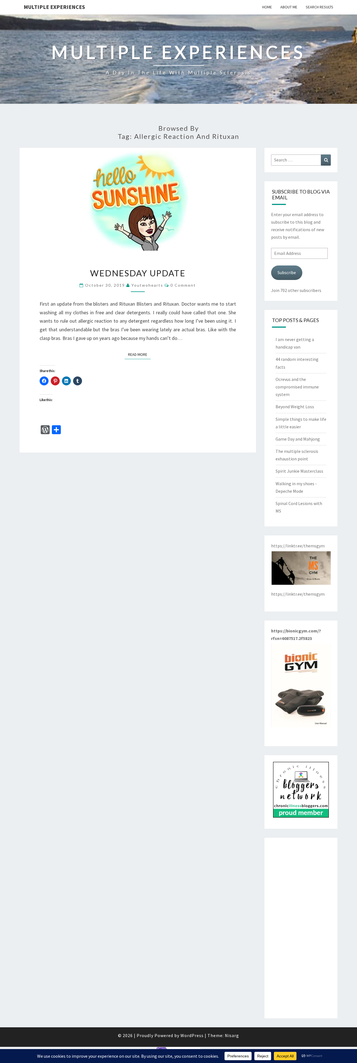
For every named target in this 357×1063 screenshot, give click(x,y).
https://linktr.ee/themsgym (298, 594)
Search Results (319, 6)
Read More (139, 354)
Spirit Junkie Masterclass (299, 471)
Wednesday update (137, 273)
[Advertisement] (301, 928)
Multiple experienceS (54, 6)
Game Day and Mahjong (298, 439)
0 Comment (183, 285)
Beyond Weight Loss (295, 406)
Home (267, 6)
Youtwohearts (147, 285)
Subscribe (287, 272)
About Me (288, 6)
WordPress (192, 1035)
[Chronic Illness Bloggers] (301, 791)
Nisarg (232, 1035)
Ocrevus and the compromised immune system (297, 386)
